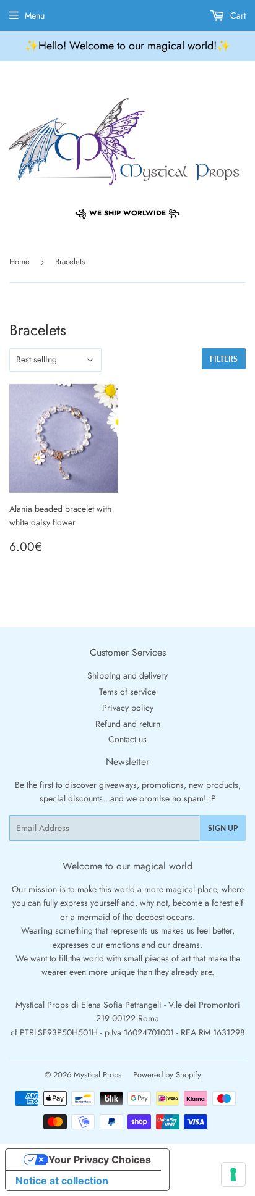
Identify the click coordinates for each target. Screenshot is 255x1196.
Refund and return (127, 723)
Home (19, 261)
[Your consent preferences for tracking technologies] (233, 1174)
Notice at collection (61, 1180)
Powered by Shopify (167, 1075)
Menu (35, 15)
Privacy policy (127, 707)
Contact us (127, 739)
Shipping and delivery (127, 675)
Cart (237, 15)
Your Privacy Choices (99, 1159)
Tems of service (127, 691)
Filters (224, 359)
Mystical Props (97, 1075)
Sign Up (223, 828)
